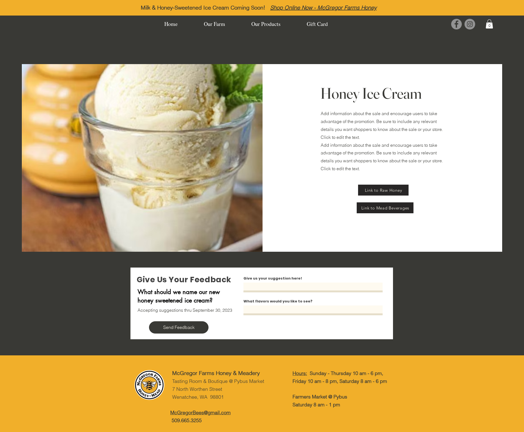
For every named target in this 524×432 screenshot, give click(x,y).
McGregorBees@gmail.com (200, 412)
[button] (489, 23)
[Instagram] (470, 24)
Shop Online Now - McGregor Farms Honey (323, 7)
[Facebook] (456, 24)
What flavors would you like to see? (277, 301)
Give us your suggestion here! (272, 278)
